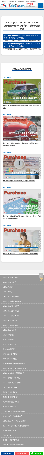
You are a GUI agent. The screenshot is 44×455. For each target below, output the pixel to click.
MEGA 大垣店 (8, 287)
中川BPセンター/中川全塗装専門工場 (16, 426)
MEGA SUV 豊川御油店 (11, 311)
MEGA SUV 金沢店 (9, 330)
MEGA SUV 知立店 (9, 282)
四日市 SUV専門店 (9, 344)
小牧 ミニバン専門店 (10, 354)
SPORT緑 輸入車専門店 (11, 378)
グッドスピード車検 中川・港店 (14, 411)
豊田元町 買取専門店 (10, 392)
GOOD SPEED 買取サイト (18, 444)
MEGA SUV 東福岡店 (10, 320)
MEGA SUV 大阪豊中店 (11, 316)
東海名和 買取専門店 (10, 397)
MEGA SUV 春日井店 (10, 277)
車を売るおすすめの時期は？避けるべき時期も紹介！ (19, 180)
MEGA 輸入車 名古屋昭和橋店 (13, 373)
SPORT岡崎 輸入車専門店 (12, 383)
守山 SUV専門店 (8, 335)
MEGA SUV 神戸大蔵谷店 (12, 301)
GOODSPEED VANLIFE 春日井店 (15, 363)
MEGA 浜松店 (8, 292)
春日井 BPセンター (9, 430)
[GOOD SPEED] (13, 5)
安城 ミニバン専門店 (10, 359)
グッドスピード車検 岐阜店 (12, 416)
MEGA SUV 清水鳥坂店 (11, 306)
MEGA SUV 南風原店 (10, 325)
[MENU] (41, 5)
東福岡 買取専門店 (9, 406)
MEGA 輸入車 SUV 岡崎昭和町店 (14, 368)
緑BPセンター (8, 435)
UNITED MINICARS (10, 387)
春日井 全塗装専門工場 (11, 440)
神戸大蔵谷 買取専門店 (11, 402)
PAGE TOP (41, 275)
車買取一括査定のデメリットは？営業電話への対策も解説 (20, 253)
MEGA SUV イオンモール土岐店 (14, 421)
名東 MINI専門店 (9, 349)
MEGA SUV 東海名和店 (11, 296)
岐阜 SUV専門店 (8, 340)
